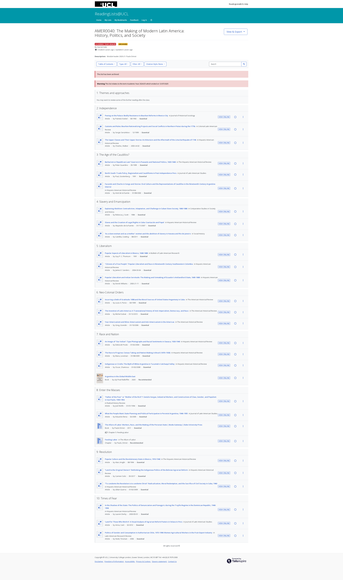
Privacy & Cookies (143, 561)
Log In (144, 20)
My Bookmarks (121, 20)
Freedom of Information (114, 561)
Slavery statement (159, 561)
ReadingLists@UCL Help (238, 4)
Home (98, 20)
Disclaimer (99, 561)
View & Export (234, 31)
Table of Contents (105, 64)
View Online (224, 117)
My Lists (108, 20)
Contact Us (172, 561)
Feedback (134, 20)
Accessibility (130, 561)
